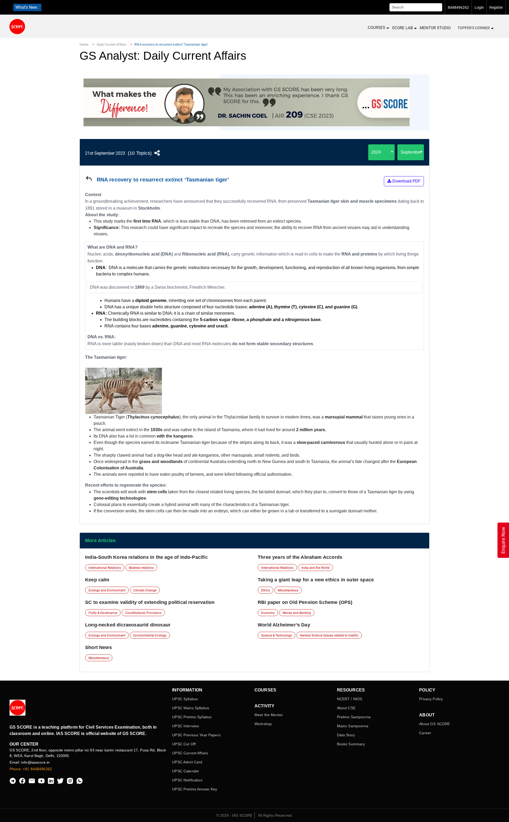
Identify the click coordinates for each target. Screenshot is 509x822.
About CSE (346, 708)
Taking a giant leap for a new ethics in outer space (316, 579)
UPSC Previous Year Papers (196, 735)
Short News (98, 647)
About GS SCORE (434, 724)
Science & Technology (276, 635)
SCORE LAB (402, 27)
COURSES (376, 27)
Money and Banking (297, 613)
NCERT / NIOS (349, 699)
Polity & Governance (103, 613)
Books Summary (351, 744)
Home (84, 44)
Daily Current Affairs (111, 44)
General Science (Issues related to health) (329, 635)
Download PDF (405, 181)
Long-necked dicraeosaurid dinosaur (127, 625)
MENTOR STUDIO (435, 27)
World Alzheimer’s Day (284, 625)
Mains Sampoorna (352, 726)
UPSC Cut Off (184, 744)
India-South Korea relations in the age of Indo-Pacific (146, 557)
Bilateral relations (141, 568)
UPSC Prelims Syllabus (192, 717)
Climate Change (144, 590)
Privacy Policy (431, 699)
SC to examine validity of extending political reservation (149, 602)
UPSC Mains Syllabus (190, 708)
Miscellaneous (288, 590)
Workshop (263, 724)
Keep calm (97, 579)
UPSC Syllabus (185, 699)
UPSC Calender (185, 771)
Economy (268, 613)
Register (496, 7)
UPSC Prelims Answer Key (194, 789)
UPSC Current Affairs (190, 753)
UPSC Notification (187, 780)
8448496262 (458, 7)
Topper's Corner (474, 28)
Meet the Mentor (268, 715)
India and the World (315, 568)
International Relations (105, 568)
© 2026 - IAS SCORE (234, 815)
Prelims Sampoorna (354, 717)
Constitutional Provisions (143, 613)
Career (425, 733)
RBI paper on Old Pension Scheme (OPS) (305, 602)
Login (479, 7)
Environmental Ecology (149, 635)
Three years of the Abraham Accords (300, 557)
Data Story (346, 735)
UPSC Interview (185, 726)
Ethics (265, 590)
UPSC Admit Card (187, 762)
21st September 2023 (105, 153)
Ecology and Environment (107, 590)
